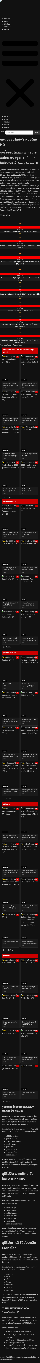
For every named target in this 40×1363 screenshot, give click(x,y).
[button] (20, 73)
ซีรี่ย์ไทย (7, 24)
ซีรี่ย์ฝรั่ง (7, 29)
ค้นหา (37, 132)
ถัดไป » (12, 498)
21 (9, 498)
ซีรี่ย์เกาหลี (7, 27)
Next (20, 345)
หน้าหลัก (7, 19)
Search (2, 132)
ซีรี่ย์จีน (6, 21)
